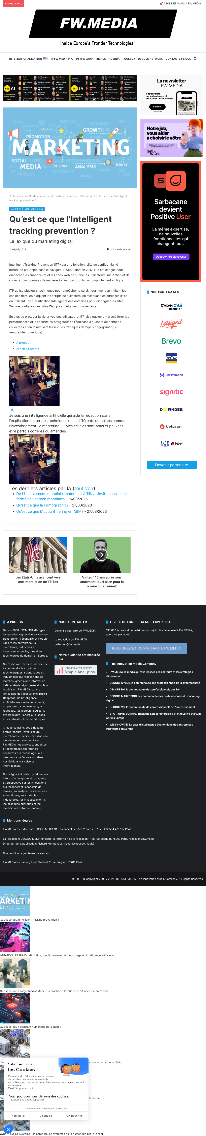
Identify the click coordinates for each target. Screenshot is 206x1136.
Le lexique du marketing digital (41, 241)
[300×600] (170, 281)
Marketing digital (34, 208)
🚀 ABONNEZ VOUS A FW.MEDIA (180, 3)
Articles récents (27, 349)
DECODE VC (117, 707)
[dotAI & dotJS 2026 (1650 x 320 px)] (70, 88)
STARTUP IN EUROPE (123, 713)
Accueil (17, 196)
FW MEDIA (116, 671)
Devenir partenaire (171, 465)
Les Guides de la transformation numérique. (51, 196)
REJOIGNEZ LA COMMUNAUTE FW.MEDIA (146, 648)
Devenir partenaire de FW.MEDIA (75, 630)
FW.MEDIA (27, 630)
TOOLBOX (128, 58)
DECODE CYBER (120, 682)
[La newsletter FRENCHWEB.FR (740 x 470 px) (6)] (171, 114)
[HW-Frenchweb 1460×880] (171, 156)
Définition (87, 196)
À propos (22, 343)
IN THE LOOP (84, 58)
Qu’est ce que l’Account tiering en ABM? (49, 511)
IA (11, 410)
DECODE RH (117, 689)
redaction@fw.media (67, 644)
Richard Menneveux (50, 843)
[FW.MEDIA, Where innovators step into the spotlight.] (103, 29)
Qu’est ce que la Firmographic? (42, 505)
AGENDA (114, 58)
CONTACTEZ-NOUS (178, 58)
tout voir (84, 488)
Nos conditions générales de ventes (26, 853)
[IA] (34, 405)
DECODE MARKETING (123, 696)
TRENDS (100, 58)
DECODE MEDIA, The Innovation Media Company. (147, 878)
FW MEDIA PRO (63, 58)
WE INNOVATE (119, 724)
